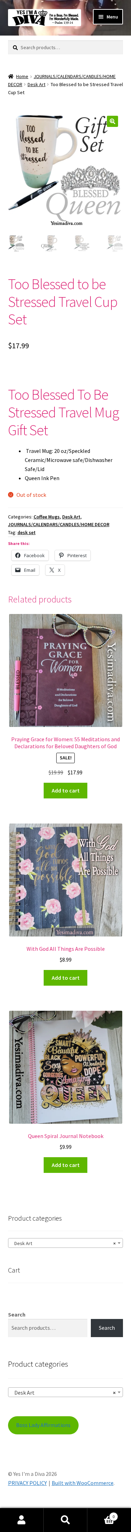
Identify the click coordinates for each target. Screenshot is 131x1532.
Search (17, 1314)
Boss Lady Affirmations (43, 1424)
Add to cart (66, 790)
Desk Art (36, 84)
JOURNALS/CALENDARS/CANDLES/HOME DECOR (58, 524)
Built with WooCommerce (83, 1482)
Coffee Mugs (47, 517)
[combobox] (65, 1243)
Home (22, 76)
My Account (22, 1520)
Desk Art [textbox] (63, 1243)
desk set (26, 532)
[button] (112, 121)
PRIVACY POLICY (27, 1482)
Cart (101, 1514)
